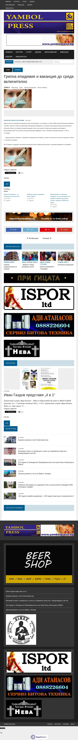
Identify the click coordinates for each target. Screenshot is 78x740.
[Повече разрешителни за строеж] (12, 259)
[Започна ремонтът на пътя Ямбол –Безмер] (10, 476)
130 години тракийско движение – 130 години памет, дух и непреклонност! (46, 496)
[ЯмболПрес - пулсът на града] (39, 22)
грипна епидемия (30, 87)
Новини (8, 1)
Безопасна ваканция (66, 265)
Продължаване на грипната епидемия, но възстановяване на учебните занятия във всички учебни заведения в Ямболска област (60, 198)
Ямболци (21, 5)
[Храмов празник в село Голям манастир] (10, 442)
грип (21, 87)
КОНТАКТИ (57, 724)
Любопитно (9, 8)
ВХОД (72, 724)
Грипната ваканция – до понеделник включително (12, 195)
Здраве (32, 1)
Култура (16, 1)
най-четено (10, 363)
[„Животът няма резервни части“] (30, 259)
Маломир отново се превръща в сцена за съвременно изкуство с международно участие (37, 600)
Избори (29, 5)
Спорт (24, 1)
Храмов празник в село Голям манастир (33, 440)
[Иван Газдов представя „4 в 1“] (39, 388)
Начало (49, 724)
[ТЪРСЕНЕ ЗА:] (63, 62)
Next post (46, 238)
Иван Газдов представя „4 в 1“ (29, 395)
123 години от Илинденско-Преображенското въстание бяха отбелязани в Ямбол (34, 605)
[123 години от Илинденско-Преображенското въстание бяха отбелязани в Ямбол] (10, 464)
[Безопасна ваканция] (66, 259)
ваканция (15, 87)
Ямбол (12, 262)
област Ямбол (42, 87)
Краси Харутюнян (17, 120)
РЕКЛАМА (66, 724)
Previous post (33, 238)
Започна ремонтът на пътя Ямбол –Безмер (34, 474)
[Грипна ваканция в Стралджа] (48, 259)
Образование (10, 5)
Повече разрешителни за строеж (10, 267)
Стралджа (43, 264)
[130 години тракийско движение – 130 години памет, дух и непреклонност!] (10, 498)
